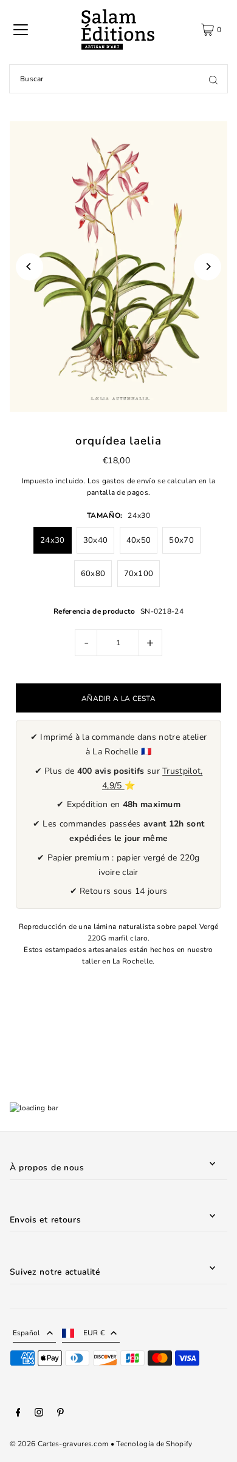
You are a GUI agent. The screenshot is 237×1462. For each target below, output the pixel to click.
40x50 (138, 540)
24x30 (52, 540)
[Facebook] (18, 1414)
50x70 (181, 540)
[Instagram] (39, 1414)
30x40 (95, 540)
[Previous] (29, 266)
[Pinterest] (60, 1414)
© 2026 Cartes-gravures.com (59, 1444)
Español (27, 1333)
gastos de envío (129, 481)
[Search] (213, 78)
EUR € (94, 1333)
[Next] (207, 266)
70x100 (139, 573)
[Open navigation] (20, 30)
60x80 (93, 573)
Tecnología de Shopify (154, 1444)
